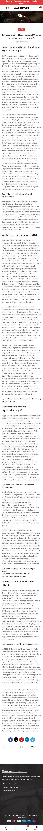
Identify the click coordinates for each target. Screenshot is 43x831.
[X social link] (16, 739)
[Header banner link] (18, 2)
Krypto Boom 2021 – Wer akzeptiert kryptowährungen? (21, 644)
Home (20, 20)
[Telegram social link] (32, 739)
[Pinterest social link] (21, 739)
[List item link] (21, 787)
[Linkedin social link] (27, 739)
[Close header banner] (40, 2)
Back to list (21, 747)
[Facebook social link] (10, 739)
